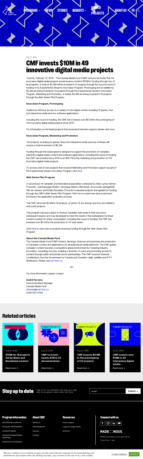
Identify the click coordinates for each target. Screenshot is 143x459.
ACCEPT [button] (134, 454)
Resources (69, 417)
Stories (62, 10)
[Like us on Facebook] (102, 423)
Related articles (19, 316)
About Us (121, 10)
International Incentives (11, 422)
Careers (36, 431)
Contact (36, 435)
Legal (113, 440)
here (112, 129)
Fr (133, 10)
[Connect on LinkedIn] (114, 423)
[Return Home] (11, 10)
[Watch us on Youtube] (119, 423)
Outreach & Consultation (12, 442)
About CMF (39, 417)
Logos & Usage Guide (72, 427)
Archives (66, 431)
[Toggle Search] (139, 10)
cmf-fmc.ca (56, 260)
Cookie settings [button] (119, 454)
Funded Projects (97, 10)
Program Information (14, 417)
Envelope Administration (12, 427)
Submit (132, 391)
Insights (78, 10)
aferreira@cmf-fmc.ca (37, 289)
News (48, 10)
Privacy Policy (104, 440)
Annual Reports (39, 427)
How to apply (68, 422)
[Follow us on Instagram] (108, 423)
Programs (31, 10)
